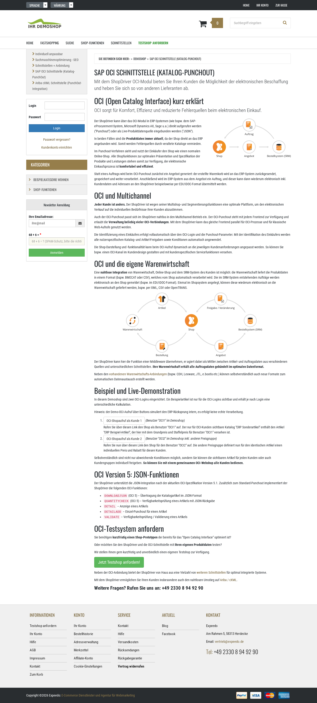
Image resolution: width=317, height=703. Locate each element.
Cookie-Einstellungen (88, 666)
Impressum (37, 658)
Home (29, 42)
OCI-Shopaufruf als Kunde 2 (124, 439)
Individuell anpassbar (49, 54)
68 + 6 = (34, 235)
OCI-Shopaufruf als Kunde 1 (124, 421)
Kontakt (35, 666)
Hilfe (33, 642)
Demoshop (139, 58)
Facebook (168, 634)
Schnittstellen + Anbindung (52, 65)
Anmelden (56, 252)
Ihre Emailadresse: (41, 217)
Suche (70, 42)
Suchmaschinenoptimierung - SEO (56, 60)
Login (32, 106)
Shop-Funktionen (92, 42)
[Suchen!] (285, 23)
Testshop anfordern (153, 42)
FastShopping (49, 42)
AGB (33, 650)
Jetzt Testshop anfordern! (119, 562)
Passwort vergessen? (56, 139)
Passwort (35, 117)
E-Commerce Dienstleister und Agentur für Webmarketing (98, 695)
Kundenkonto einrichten (56, 147)
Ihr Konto (36, 634)
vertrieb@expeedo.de (229, 641)
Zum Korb (36, 674)
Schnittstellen (121, 42)
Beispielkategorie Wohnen (50, 179)
